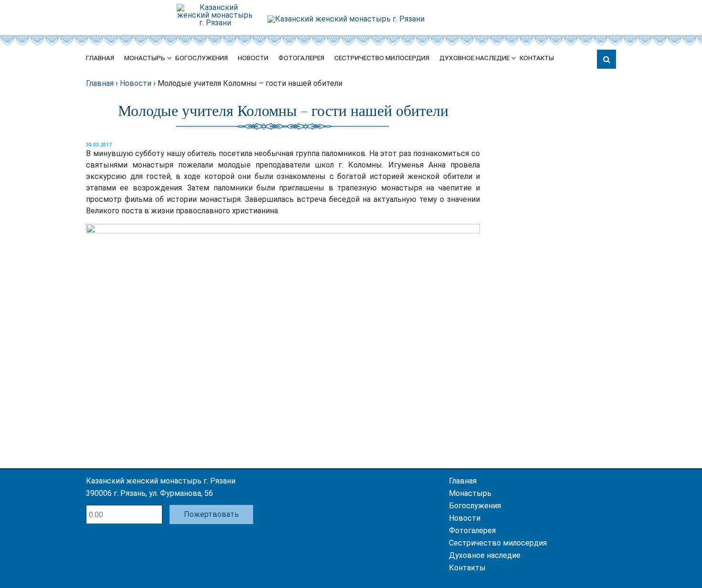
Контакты (537, 58)
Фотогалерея (301, 58)
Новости (253, 58)
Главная (100, 58)
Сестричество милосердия (381, 58)
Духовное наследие (474, 58)
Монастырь (144, 58)
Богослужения (201, 58)
